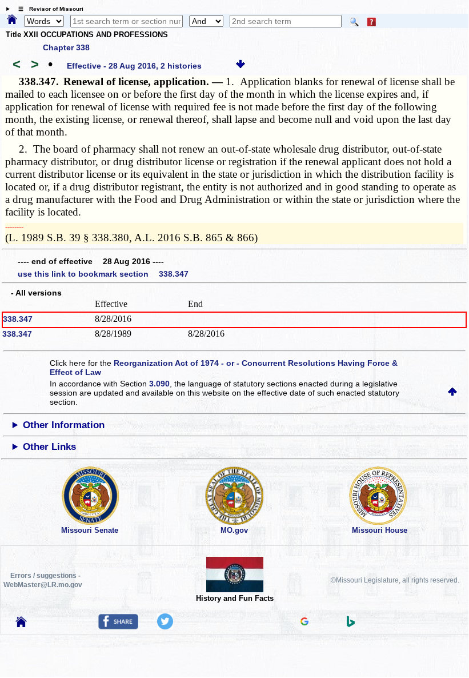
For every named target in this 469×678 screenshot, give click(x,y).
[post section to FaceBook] (118, 626)
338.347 (18, 319)
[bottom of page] (240, 65)
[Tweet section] (165, 626)
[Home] (12, 20)
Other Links (49, 446)
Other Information (64, 425)
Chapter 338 (66, 47)
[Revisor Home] (21, 624)
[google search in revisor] (304, 622)
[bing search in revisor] (351, 624)
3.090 (159, 383)
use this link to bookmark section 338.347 (103, 273)
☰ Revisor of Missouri (48, 9)
